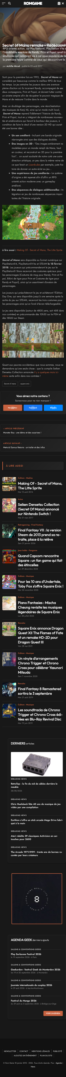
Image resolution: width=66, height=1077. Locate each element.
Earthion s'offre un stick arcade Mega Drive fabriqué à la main (37, 821)
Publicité (57, 1051)
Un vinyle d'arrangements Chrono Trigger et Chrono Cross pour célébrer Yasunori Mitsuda (40, 665)
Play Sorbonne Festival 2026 (26, 954)
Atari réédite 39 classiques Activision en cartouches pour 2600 (34, 837)
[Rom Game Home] (33, 3)
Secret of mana (10, 383)
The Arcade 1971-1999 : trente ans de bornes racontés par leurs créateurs (36, 853)
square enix (24, 383)
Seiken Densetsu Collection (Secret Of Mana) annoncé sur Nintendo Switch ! (38, 509)
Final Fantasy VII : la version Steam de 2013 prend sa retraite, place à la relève (39, 535)
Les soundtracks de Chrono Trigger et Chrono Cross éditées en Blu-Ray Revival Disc (40, 714)
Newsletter (10, 1051)
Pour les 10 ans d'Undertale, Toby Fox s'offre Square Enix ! (40, 583)
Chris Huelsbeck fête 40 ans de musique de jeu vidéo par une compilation (35, 805)
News (33, 1066)
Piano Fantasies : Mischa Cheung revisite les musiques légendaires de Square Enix (40, 607)
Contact (23, 1051)
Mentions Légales (41, 1051)
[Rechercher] (9, 3)
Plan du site (46, 1055)
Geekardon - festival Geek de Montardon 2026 (35, 969)
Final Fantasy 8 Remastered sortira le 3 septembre (39, 691)
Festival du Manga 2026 (24, 1000)
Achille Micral (13, 66)
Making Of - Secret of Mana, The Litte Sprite (39, 250)
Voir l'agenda (53, 1013)
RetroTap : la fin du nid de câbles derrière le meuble (34, 785)
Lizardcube (34, 164)
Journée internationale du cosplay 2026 (31, 985)
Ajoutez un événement (25, 1055)
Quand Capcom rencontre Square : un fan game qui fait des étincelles (40, 560)
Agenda (59, 1063)
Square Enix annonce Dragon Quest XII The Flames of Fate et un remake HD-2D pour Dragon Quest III (41, 635)
